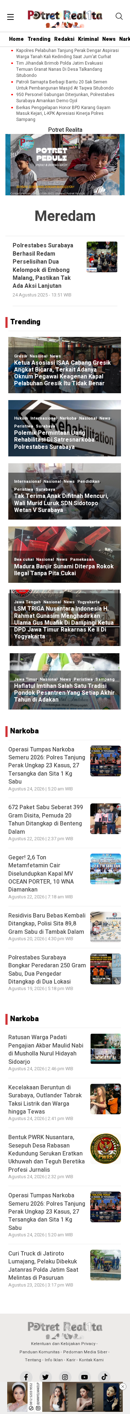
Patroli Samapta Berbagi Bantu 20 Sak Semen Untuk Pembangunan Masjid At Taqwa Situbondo (64, 85)
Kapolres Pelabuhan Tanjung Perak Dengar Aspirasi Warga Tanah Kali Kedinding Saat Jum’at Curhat (67, 54)
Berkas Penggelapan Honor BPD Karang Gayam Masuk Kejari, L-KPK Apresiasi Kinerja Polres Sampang (63, 114)
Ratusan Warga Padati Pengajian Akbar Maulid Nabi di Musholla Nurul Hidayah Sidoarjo (45, 1049)
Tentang (33, 1360)
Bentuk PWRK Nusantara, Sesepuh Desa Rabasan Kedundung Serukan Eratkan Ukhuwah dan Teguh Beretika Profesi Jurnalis (46, 1153)
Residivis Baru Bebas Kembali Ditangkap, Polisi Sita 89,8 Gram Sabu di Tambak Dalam (47, 923)
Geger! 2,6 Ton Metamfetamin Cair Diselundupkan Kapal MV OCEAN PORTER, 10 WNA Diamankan (41, 873)
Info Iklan (54, 1360)
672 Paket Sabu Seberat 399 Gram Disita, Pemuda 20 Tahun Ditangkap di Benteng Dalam (45, 819)
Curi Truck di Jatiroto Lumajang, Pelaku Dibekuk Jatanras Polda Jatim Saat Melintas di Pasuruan (43, 1265)
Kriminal (88, 39)
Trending (39, 39)
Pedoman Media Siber (85, 1352)
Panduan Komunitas (40, 1352)
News (109, 39)
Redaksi (64, 39)
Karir (70, 1360)
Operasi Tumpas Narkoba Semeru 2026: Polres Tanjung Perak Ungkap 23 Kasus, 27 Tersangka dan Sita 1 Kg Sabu (46, 765)
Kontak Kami (91, 1360)
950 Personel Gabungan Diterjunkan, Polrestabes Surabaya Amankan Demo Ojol (65, 98)
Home (16, 39)
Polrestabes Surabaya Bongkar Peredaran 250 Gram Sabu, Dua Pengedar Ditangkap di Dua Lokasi (47, 969)
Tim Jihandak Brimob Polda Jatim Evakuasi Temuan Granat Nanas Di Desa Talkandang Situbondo (59, 69)
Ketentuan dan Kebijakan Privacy (63, 1343)
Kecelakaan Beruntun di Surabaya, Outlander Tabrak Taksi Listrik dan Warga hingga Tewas (45, 1099)
